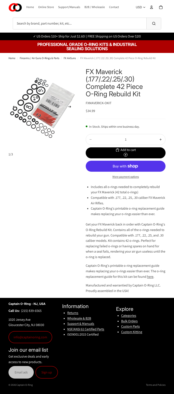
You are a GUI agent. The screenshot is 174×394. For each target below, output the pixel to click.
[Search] (153, 23)
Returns (72, 313)
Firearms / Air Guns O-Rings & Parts (39, 58)
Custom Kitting (131, 332)
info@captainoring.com (30, 337)
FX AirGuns (70, 58)
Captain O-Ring (24, 384)
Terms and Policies (156, 384)
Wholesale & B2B (79, 318)
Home (11, 58)
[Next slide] (71, 107)
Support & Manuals (80, 323)
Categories (128, 315)
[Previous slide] (13, 107)
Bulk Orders (129, 321)
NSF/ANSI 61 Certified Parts (85, 329)
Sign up (46, 372)
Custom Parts (130, 326)
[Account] (151, 7)
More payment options (125, 176)
